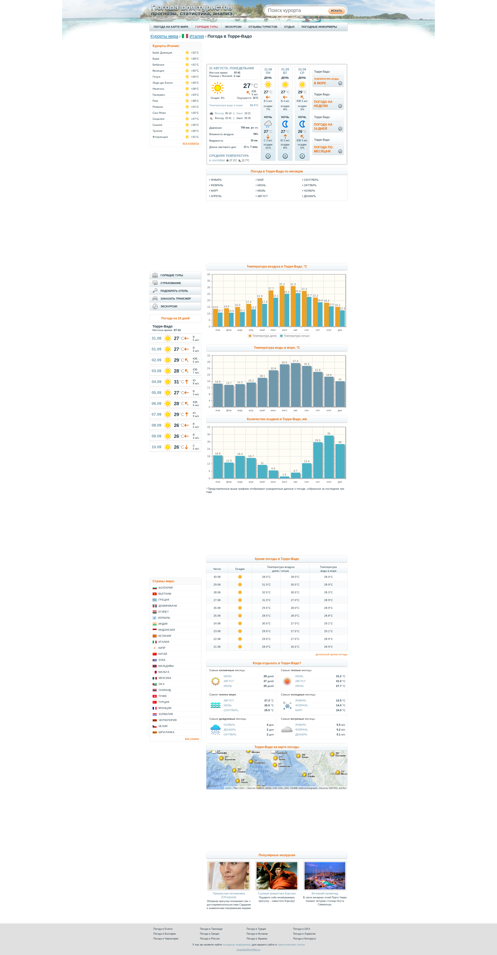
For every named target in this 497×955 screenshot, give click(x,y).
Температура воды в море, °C (277, 347)
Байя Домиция (162, 52)
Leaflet (228, 787)
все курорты (191, 143)
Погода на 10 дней (175, 318)
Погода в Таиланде (211, 928)
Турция (163, 702)
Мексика (165, 678)
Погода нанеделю (323, 104)
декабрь (310, 196)
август (262, 196)
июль (261, 190)
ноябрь (309, 190)
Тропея (157, 130)
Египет (163, 611)
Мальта (163, 672)
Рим (155, 100)
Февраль (301, 705)
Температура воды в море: (226, 105)
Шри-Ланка (166, 732)
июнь (261, 185)
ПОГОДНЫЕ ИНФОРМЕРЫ (319, 26)
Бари (156, 58)
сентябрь (311, 179)
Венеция (158, 70)
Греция (163, 599)
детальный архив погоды (332, 654)
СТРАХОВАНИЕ (171, 283)
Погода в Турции (256, 928)
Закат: (240, 113)
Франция (164, 708)
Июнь (228, 685)
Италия (196, 36)
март (214, 190)
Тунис (162, 696)
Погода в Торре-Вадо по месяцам (277, 171)
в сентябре (217, 160)
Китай (162, 654)
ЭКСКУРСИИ (233, 26)
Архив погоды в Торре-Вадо (277, 558)
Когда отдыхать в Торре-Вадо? (277, 663)
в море (326, 81)
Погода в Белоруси (304, 938)
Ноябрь (229, 724)
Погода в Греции (209, 933)
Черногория (167, 720)
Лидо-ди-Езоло (163, 82)
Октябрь (230, 734)
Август (229, 681)
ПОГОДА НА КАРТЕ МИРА (171, 26)
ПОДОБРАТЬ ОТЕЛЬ (174, 290)
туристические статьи (291, 944)
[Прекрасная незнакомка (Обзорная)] (228, 889)
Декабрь (230, 729)
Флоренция (160, 136)
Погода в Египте (163, 928)
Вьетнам (164, 593)
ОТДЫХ (289, 26)
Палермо (159, 94)
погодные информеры (237, 944)
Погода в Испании (257, 933)
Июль (228, 676)
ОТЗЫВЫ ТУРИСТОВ (262, 26)
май (260, 179)
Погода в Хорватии (304, 933)
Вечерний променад (325, 893)
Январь (300, 700)
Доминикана (168, 605)
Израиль (164, 617)
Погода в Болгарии (164, 933)
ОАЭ (161, 684)
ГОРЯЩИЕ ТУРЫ (206, 26)
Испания (164, 635)
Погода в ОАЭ (301, 928)
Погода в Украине (257, 938)
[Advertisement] (277, 51)
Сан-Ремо (159, 112)
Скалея (157, 124)
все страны (192, 738)
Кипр (161, 648)
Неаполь (158, 88)
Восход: (219, 113)
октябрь (310, 185)
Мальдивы (166, 666)
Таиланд (164, 690)
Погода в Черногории (165, 938)
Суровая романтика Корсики (277, 893)
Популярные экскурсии (277, 855)
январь (216, 179)
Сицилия (158, 118)
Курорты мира (164, 36)
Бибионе (158, 64)
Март (299, 710)
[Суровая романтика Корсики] (276, 889)
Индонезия (166, 629)
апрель (216, 196)
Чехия (163, 726)
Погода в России (210, 938)
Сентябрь (231, 710)
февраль (217, 185)
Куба (162, 660)
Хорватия (166, 714)
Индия (163, 623)
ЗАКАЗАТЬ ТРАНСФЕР (176, 298)
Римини (158, 106)
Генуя (156, 76)
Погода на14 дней (323, 126)
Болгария (166, 587)
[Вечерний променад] (324, 889)
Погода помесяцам (323, 149)
